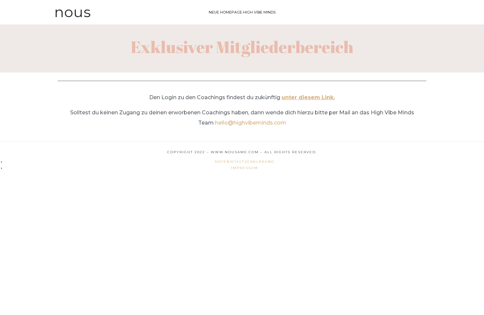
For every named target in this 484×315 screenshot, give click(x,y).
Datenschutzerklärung (245, 161)
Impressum (244, 168)
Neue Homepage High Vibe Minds (242, 12)
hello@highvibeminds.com (250, 123)
